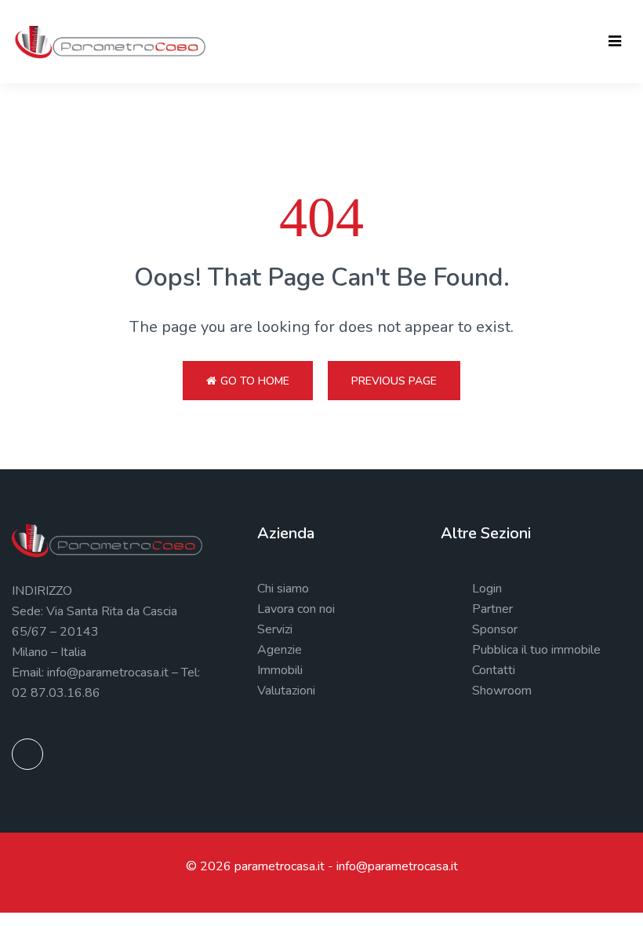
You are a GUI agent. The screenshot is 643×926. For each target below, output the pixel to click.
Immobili (280, 670)
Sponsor (495, 629)
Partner (492, 609)
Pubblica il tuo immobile (536, 649)
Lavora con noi (296, 609)
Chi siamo (283, 588)
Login (487, 588)
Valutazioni (286, 690)
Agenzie (279, 649)
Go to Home (254, 381)
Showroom (502, 690)
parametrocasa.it (279, 866)
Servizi (274, 629)
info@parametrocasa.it (397, 866)
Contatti (493, 670)
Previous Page (394, 381)
